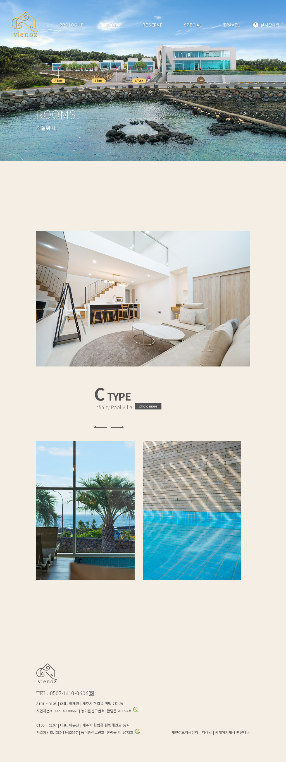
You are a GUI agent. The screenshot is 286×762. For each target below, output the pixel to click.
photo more (148, 406)
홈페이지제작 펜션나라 (232, 732)
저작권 (207, 732)
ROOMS (113, 25)
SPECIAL (193, 25)
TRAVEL (231, 25)
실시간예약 (270, 25)
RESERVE (152, 25)
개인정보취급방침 (184, 732)
